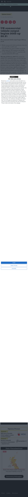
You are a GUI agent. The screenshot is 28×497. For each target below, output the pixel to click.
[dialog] (14, 248)
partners (8, 80)
